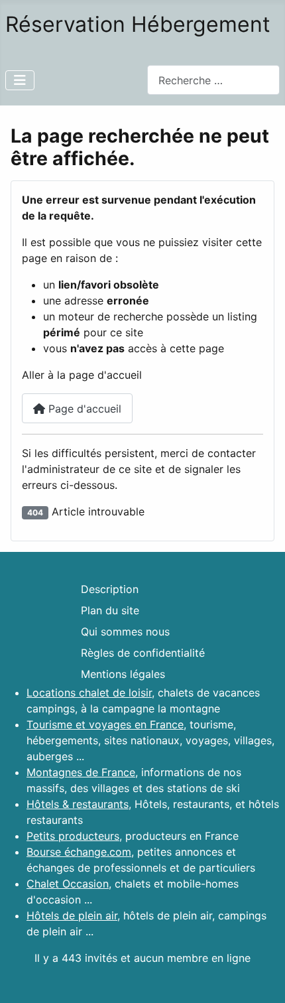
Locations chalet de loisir (89, 692)
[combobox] (213, 80)
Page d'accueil (83, 408)
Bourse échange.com (79, 851)
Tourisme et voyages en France (105, 724)
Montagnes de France (81, 772)
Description (110, 589)
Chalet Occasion (68, 883)
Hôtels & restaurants (78, 804)
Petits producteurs (73, 835)
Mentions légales (123, 674)
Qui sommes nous (125, 631)
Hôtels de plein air (72, 915)
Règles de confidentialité (143, 652)
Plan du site (110, 610)
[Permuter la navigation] (19, 80)
